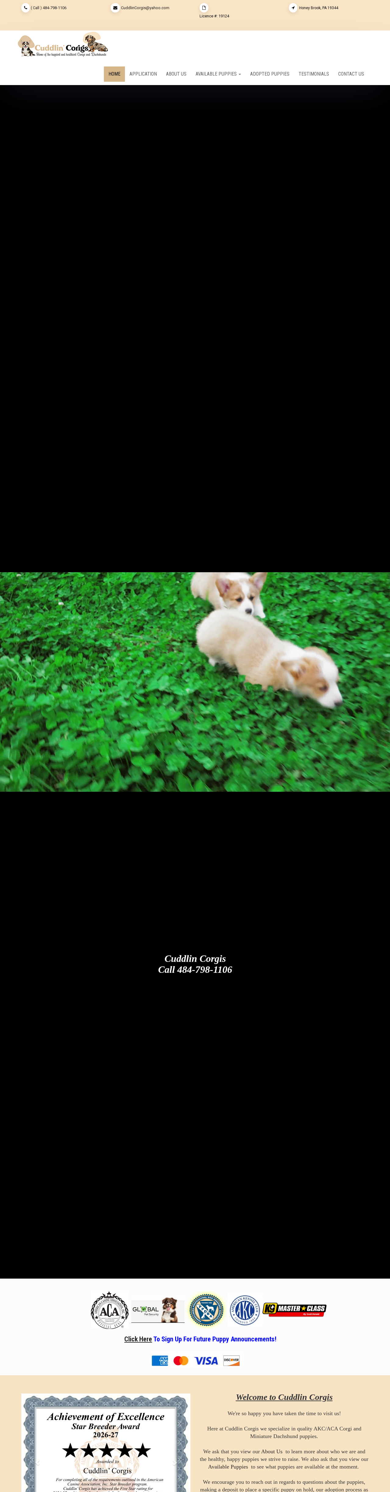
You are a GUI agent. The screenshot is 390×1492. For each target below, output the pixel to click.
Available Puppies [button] (217, 74)
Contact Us (351, 74)
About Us (176, 74)
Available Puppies (228, 1467)
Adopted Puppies (269, 74)
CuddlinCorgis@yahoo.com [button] (145, 7)
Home (114, 74)
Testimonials (314, 74)
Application (143, 74)
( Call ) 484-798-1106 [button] (48, 7)
